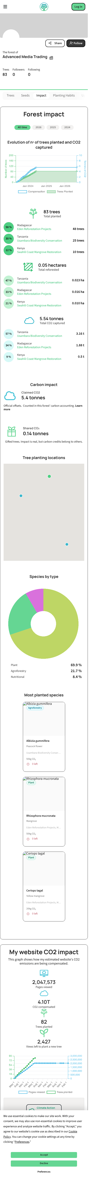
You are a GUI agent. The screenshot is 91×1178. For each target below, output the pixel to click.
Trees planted (44, 1022)
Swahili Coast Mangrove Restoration (39, 251)
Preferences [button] (22, 1142)
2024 (67, 127)
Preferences (43, 1172)
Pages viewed (44, 982)
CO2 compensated (44, 1002)
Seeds (25, 95)
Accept (44, 1155)
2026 (38, 127)
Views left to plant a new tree (44, 1042)
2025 (53, 127)
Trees (10, 95)
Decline (44, 1163)
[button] (49, 475)
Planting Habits (64, 95)
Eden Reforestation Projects (34, 228)
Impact (41, 95)
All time (22, 127)
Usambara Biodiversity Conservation (39, 239)
